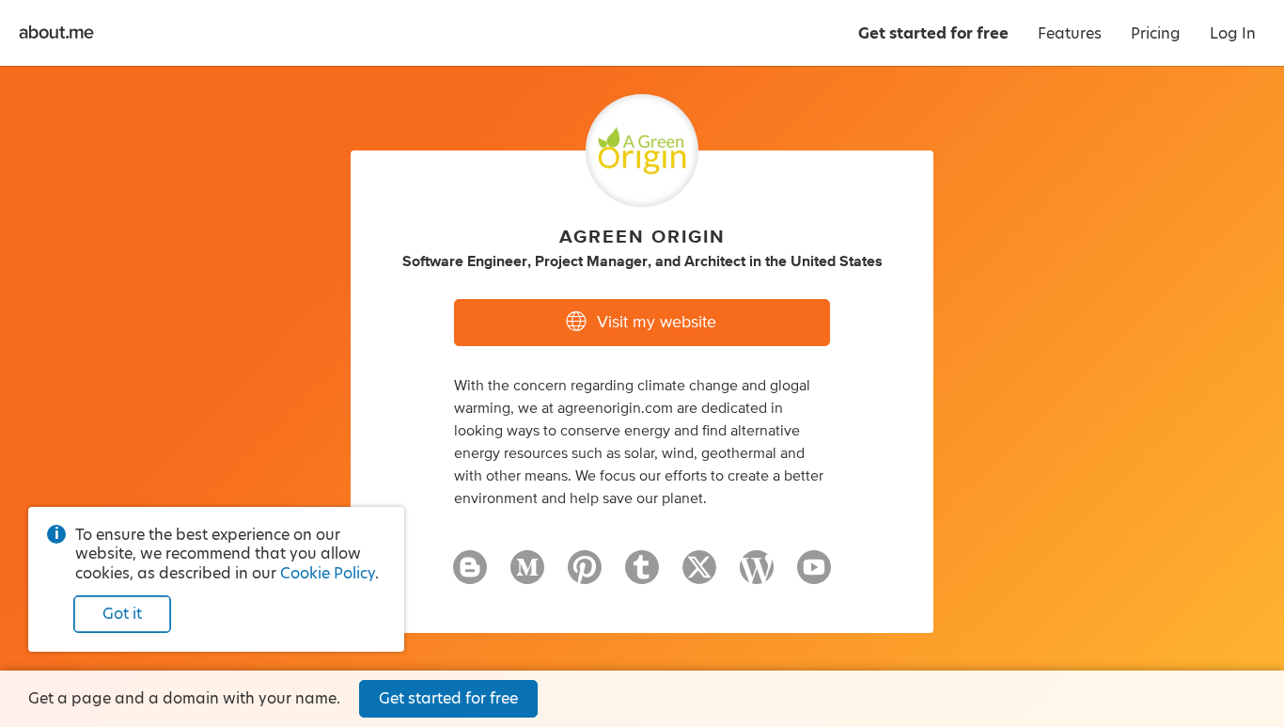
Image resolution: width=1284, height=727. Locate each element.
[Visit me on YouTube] (814, 575)
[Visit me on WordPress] (757, 575)
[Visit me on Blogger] (470, 575)
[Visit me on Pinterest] (585, 575)
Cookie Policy (327, 573)
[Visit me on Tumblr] (642, 575)
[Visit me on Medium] (527, 575)
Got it (122, 613)
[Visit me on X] (699, 575)
